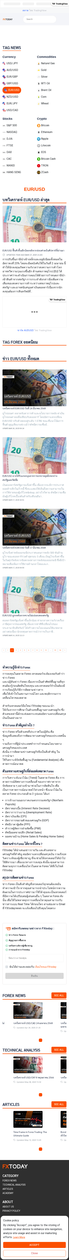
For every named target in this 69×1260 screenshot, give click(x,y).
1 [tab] (28, 1040)
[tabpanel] (34, 1018)
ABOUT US (8, 1206)
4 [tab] (40, 1040)
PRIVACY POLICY (11, 1210)
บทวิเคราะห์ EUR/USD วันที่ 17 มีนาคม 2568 (24, 547)
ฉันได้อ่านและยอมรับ (32, 966)
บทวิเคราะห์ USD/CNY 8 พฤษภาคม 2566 (33, 1077)
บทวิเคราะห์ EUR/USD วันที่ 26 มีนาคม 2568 (24, 408)
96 (60, 650)
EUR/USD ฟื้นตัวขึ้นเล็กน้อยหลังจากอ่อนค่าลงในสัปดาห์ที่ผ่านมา (33, 250)
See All (59, 995)
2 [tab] (32, 1040)
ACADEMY (8, 1193)
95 (55, 650)
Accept (34, 1245)
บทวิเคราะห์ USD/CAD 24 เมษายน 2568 (33, 1023)
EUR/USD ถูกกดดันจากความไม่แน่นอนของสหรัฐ (26, 615)
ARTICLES (8, 1189)
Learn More (19, 1237)
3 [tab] (36, 1040)
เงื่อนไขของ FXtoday (45, 966)
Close (34, 1253)
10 (46, 650)
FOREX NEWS (10, 1180)
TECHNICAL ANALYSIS (14, 1184)
